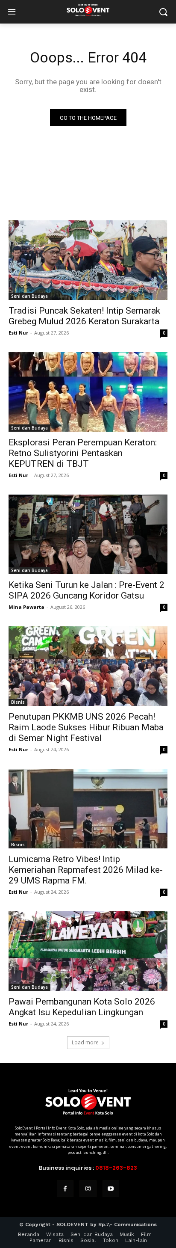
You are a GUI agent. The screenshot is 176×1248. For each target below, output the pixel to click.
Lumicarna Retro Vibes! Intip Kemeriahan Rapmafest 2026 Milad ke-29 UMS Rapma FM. (86, 870)
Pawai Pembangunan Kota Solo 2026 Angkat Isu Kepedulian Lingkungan (82, 1006)
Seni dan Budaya (29, 296)
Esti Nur (18, 332)
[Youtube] (111, 1188)
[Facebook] (65, 1188)
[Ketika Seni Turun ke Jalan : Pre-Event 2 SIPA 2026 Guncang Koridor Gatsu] (88, 534)
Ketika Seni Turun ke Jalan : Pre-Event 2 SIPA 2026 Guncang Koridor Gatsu (86, 590)
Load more (85, 1042)
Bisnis (18, 702)
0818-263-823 (116, 1168)
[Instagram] (87, 1188)
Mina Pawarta (26, 607)
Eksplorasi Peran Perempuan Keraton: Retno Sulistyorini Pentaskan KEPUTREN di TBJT (83, 453)
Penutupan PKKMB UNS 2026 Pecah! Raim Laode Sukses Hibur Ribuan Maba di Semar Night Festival (86, 727)
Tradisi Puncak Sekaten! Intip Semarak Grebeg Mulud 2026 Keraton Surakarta (84, 315)
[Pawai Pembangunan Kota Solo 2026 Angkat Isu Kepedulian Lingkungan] (88, 951)
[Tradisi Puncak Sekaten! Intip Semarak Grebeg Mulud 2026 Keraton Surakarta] (88, 260)
